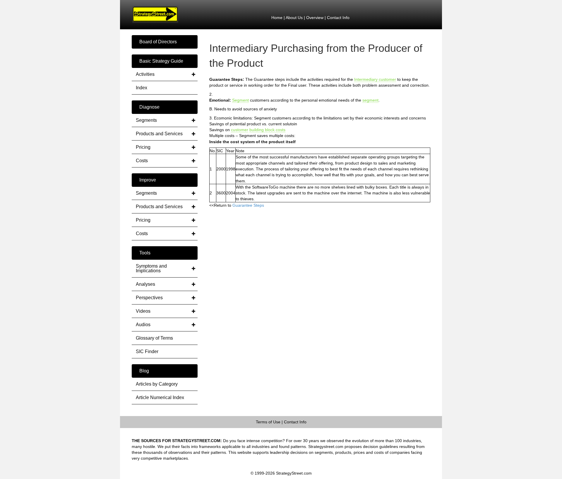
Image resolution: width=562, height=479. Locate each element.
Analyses (145, 284)
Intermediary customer (375, 79)
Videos (143, 311)
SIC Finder (147, 351)
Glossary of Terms (154, 338)
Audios (143, 324)
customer (239, 129)
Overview (314, 17)
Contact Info (338, 17)
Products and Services (159, 133)
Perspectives (149, 297)
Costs (142, 160)
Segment (240, 100)
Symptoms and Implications (151, 268)
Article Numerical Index (160, 397)
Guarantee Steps (248, 205)
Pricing (143, 147)
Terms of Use (268, 422)
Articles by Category (157, 384)
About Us (294, 17)
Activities (145, 74)
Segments (146, 120)
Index (141, 87)
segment (370, 100)
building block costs (267, 129)
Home (276, 17)
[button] (165, 42)
